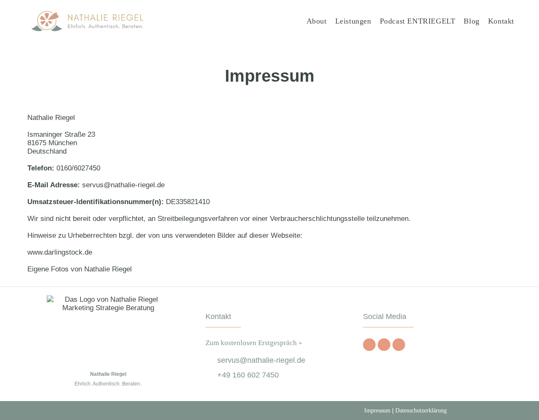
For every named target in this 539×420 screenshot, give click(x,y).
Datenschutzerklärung (421, 410)
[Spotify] (369, 344)
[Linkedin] (398, 344)
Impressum (377, 410)
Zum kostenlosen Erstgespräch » (253, 343)
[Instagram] (384, 344)
